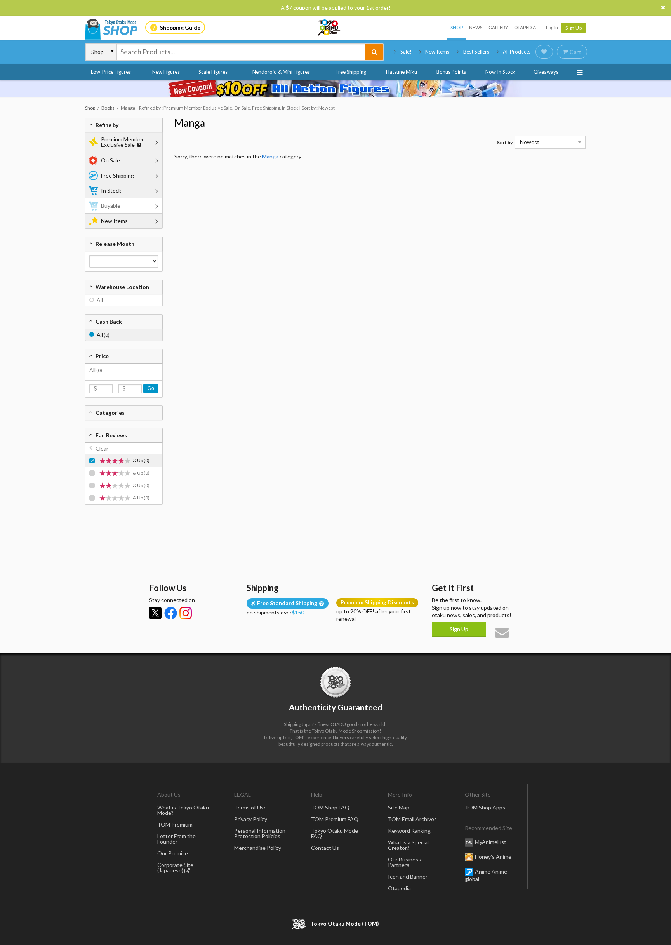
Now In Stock (500, 72)
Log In (552, 27)
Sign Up (573, 28)
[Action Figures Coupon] (335, 88)
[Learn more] (138, 145)
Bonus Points (451, 72)
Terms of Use (250, 807)
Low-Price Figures (111, 72)
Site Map (398, 807)
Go (151, 388)
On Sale (110, 160)
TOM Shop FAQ (330, 807)
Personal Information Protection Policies (259, 833)
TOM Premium (175, 824)
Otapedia (525, 27)
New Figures (166, 72)
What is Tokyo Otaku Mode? (183, 810)
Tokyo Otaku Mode (329, 27)
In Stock (111, 190)
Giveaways (546, 72)
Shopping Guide (180, 27)
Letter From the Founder (176, 839)
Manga (189, 123)
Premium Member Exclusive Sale (122, 142)
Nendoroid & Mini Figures (281, 72)
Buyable (110, 205)
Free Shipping (351, 72)
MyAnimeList (490, 842)
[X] (155, 613)
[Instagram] (185, 613)
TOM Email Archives (412, 819)
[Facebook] (170, 613)
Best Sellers (476, 52)
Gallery (498, 27)
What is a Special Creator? (408, 845)
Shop (456, 27)
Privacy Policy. (315, 922)
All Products (516, 52)
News (475, 27)
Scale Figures (213, 72)
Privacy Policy (250, 819)
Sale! (406, 52)
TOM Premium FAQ (334, 819)
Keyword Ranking (409, 830)
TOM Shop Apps (485, 807)
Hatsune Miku (401, 72)
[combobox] (241, 52)
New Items (437, 52)
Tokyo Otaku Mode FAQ (334, 833)
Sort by (505, 142)
